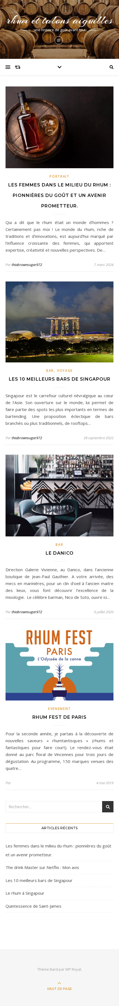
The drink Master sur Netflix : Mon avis (42, 867)
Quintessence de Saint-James (33, 906)
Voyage (65, 370)
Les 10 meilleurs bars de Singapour (59, 379)
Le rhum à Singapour (25, 893)
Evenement (59, 708)
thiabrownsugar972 (27, 264)
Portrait (59, 176)
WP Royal (73, 969)
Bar (50, 370)
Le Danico (60, 553)
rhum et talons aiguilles (60, 20)
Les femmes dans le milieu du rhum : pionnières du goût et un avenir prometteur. (59, 195)
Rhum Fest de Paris (59, 717)
